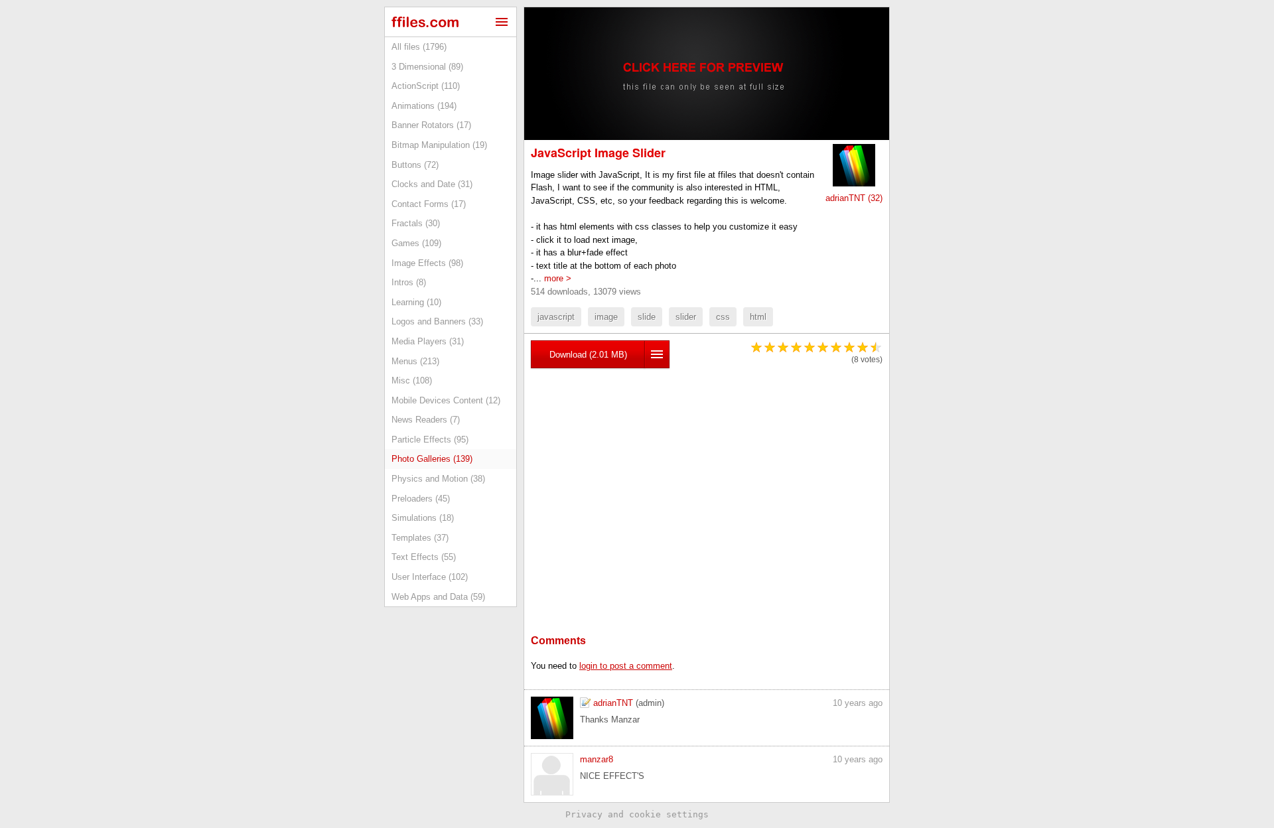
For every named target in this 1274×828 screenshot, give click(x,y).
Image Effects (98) (427, 263)
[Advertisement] (707, 481)
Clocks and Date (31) (431, 184)
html (758, 317)
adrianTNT (613, 703)
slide (647, 317)
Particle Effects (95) (429, 440)
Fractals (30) (415, 223)
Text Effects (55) (423, 557)
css (723, 317)
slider (685, 317)
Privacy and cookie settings (637, 814)
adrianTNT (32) (854, 198)
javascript (556, 317)
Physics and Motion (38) (438, 479)
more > (557, 278)
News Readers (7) (425, 420)
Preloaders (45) (420, 499)
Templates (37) (420, 538)
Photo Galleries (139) (431, 459)
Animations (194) (424, 106)
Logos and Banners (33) (437, 321)
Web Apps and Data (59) (438, 597)
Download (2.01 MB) (588, 355)
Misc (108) (411, 380)
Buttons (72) (415, 165)
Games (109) (416, 243)
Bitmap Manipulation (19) (439, 145)
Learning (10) (416, 302)
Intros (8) (408, 282)
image (606, 317)
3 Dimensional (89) (427, 67)
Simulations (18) (422, 518)
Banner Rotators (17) (431, 125)
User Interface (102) (429, 577)
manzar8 (596, 759)
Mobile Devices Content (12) (445, 400)
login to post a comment (625, 666)
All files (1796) (419, 47)
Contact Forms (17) (428, 204)
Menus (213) (415, 361)
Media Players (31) (427, 341)
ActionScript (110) (425, 86)
